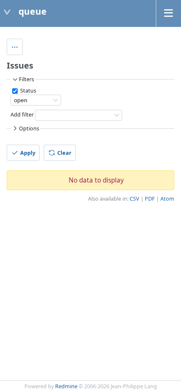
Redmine (66, 386)
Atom (167, 198)
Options (29, 128)
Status (27, 90)
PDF (150, 198)
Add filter (22, 115)
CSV (134, 198)
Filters (26, 79)
